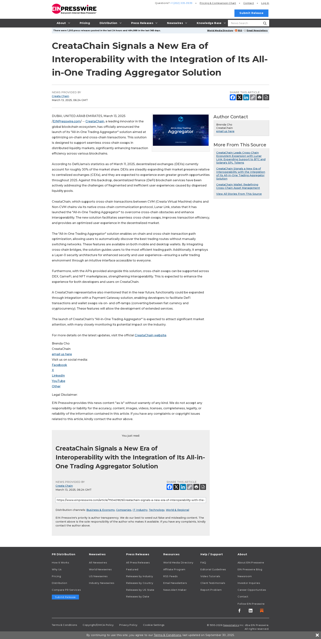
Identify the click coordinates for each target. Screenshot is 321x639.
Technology (157, 510)
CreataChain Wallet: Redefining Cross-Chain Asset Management (238, 186)
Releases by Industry (139, 576)
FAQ (203, 562)
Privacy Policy (128, 624)
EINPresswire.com (67, 121)
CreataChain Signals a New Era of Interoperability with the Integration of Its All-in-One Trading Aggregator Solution (240, 173)
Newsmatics (231, 625)
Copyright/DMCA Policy (98, 624)
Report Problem (211, 589)
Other (56, 386)
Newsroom (245, 576)
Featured (132, 569)
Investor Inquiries (249, 582)
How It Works (60, 562)
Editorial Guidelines (213, 569)
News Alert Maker (175, 589)
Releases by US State (140, 589)
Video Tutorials (210, 576)
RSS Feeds (170, 576)
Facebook (59, 365)
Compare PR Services (66, 589)
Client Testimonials (212, 582)
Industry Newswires (101, 582)
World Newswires (100, 569)
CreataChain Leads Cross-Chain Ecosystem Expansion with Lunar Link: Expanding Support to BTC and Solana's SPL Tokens (240, 157)
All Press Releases (138, 562)
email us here (62, 354)
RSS (240, 30)
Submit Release (251, 13)
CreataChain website (150, 335)
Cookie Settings (153, 624)
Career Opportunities (252, 589)
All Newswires (98, 562)
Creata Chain (60, 96)
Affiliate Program (174, 569)
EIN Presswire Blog (250, 569)
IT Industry (140, 510)
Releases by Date (137, 596)
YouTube (58, 381)
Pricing (218, 2)
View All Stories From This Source (239, 194)
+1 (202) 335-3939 (181, 2)
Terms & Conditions (64, 624)
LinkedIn (58, 375)
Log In (265, 2)
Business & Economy (100, 510)
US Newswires (98, 576)
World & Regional (177, 510)
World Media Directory (220, 30)
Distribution (59, 582)
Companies (123, 510)
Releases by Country (139, 582)
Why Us (56, 569)
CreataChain (94, 121)
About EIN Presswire (251, 562)
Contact (248, 2)
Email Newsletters (257, 30)
